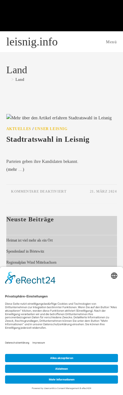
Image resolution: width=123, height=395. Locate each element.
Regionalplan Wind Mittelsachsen (31, 262)
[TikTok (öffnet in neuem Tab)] (77, 16)
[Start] (7, 79)
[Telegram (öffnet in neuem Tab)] (93, 16)
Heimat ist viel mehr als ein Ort (29, 240)
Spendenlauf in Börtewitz (25, 251)
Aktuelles (18, 129)
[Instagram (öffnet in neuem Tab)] (46, 16)
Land (19, 79)
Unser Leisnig (51, 129)
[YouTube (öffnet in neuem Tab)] (61, 16)
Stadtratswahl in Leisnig (48, 139)
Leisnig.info (32, 41)
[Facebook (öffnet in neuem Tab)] (30, 16)
